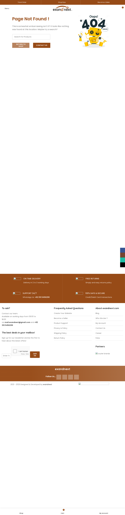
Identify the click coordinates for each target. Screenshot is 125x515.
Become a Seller (104, 2)
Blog (97, 313)
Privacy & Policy (60, 328)
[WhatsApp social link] (70, 377)
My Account (101, 323)
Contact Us (41, 45)
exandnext (47, 384)
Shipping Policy (60, 333)
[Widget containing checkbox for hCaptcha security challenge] (20, 351)
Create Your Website (63, 313)
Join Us (35, 354)
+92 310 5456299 (42, 297)
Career (98, 333)
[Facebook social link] (58, 377)
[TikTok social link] (76, 377)
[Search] (47, 37)
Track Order (22, 2)
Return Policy (59, 338)
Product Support (61, 323)
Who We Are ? (102, 318)
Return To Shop (21, 45)
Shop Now (62, 2)
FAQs (98, 338)
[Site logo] (62, 8)
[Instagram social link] (64, 377)
